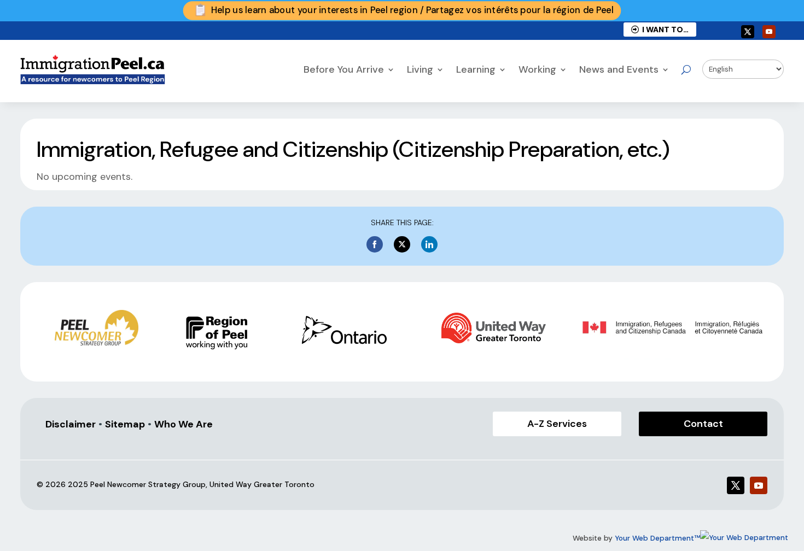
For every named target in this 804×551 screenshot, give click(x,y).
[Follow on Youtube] (769, 31)
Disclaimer (70, 424)
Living (420, 69)
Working (537, 69)
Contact (703, 423)
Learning (476, 69)
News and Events (619, 69)
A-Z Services (557, 423)
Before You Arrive (344, 69)
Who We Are (183, 424)
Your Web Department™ (657, 538)
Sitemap (125, 424)
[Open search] (686, 69)
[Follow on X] (747, 31)
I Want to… (664, 29)
